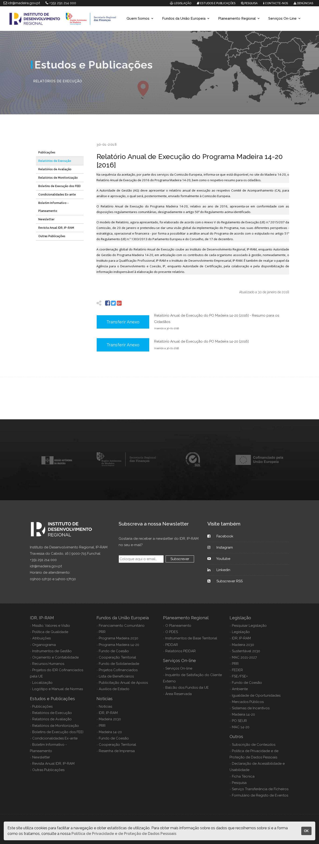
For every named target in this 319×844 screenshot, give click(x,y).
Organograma (44, 645)
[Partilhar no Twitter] (113, 303)
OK (306, 831)
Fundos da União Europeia (184, 18)
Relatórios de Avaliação (54, 169)
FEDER (237, 670)
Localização (42, 683)
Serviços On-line (178, 668)
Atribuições (41, 638)
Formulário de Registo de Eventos (260, 795)
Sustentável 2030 (246, 651)
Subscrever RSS (230, 581)
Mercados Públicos (248, 702)
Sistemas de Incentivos (250, 708)
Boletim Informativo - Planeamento (53, 207)
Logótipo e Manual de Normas (57, 689)
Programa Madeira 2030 (118, 638)
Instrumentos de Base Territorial (191, 638)
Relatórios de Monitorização (58, 177)
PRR (102, 632)
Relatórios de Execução (54, 161)
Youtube (223, 559)
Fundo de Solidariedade (119, 664)
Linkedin (223, 570)
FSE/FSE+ (240, 676)
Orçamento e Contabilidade (55, 657)
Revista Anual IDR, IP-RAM (56, 227)
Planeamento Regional (237, 18)
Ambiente (240, 689)
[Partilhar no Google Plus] (119, 303)
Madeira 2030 (110, 719)
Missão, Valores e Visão (51, 625)
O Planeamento (178, 625)
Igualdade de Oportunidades (256, 695)
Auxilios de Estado (114, 689)
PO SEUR (239, 721)
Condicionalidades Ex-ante (57, 194)
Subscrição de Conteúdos (253, 745)
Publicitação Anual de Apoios (123, 683)
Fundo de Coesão (114, 651)
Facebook (225, 536)
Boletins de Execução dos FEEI (59, 186)
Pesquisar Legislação (249, 625)
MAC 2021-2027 (244, 657)
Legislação (241, 632)
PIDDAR (171, 645)
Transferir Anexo (122, 321)
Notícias (105, 706)
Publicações (46, 152)
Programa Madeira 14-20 (119, 645)
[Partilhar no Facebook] (107, 303)
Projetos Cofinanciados (118, 670)
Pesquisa (239, 783)
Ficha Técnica (243, 776)
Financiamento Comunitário (122, 625)
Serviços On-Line (282, 18)
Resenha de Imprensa (117, 751)
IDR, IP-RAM (108, 713)
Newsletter (46, 219)
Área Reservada (178, 694)
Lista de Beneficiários (116, 676)
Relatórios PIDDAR (180, 651)
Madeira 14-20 (110, 732)
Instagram (225, 547)
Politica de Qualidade (50, 632)
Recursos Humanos (48, 664)
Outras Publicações (51, 236)
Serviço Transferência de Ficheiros (260, 789)
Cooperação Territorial (117, 657)
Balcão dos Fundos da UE (187, 687)
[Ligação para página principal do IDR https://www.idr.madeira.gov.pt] (61, 18)
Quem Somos (138, 18)
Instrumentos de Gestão (52, 651)
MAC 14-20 (240, 727)
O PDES (171, 632)
